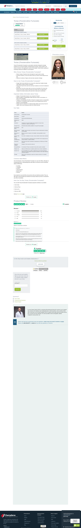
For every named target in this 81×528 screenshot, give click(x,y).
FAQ (52, 519)
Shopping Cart (26, 523)
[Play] (53, 78)
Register (25, 517)
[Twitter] (76, 12)
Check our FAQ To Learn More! (40, 260)
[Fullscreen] (63, 78)
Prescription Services (41, 12)
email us (34, 323)
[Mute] (61, 78)
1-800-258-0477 (26, 323)
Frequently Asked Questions (20, 300)
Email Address (17, 283)
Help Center (48, 12)
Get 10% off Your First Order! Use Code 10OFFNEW (40, 1)
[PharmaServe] (9, 516)
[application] (58, 67)
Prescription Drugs (41, 517)
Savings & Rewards (32, 12)
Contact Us (53, 521)
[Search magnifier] (41, 6)
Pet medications (19, 12)
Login (66, 6)
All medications (7, 12)
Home (14, 17)
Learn (40, 264)
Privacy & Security (54, 526)
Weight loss (13, 12)
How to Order (17, 298)
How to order (25, 12)
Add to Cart (42, 34)
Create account (73, 6)
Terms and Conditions (55, 523)
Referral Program (41, 520)
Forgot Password (27, 521)
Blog (52, 12)
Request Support (18, 301)
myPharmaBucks (41, 522)
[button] (43, 526)
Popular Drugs (56, 12)
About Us (53, 515)
